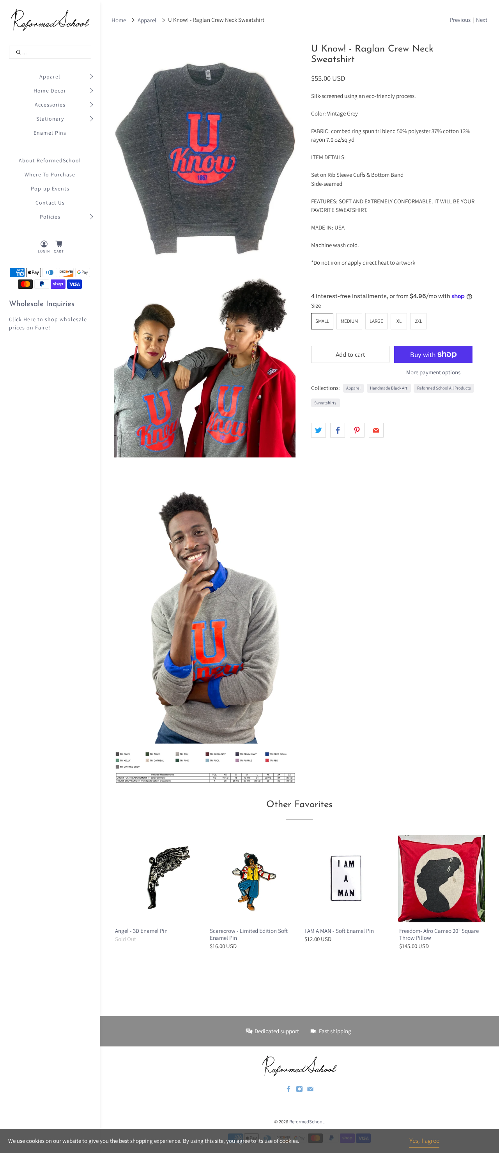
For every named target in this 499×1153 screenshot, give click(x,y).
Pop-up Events (50, 188)
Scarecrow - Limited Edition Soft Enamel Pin (249, 934)
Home (118, 20)
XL (399, 321)
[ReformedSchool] (50, 20)
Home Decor (50, 90)
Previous (460, 19)
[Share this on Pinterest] (357, 430)
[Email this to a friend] (376, 430)
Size (316, 305)
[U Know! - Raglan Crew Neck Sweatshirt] (205, 156)
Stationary (50, 118)
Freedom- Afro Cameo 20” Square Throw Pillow (439, 934)
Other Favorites (299, 805)
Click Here (22, 319)
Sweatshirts (325, 403)
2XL (418, 321)
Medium (349, 321)
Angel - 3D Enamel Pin (141, 930)
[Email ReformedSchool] (310, 1090)
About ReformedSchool (50, 160)
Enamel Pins (50, 132)
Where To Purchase (50, 174)
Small (322, 321)
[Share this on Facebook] (337, 430)
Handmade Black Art (388, 388)
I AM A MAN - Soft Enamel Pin (339, 930)
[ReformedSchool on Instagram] (299, 1090)
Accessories (50, 104)
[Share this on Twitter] (318, 430)
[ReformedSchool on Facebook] (288, 1090)
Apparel (49, 76)
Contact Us (50, 202)
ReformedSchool (306, 1121)
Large (376, 321)
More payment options (433, 372)
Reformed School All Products (444, 388)
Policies (50, 216)
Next (481, 19)
